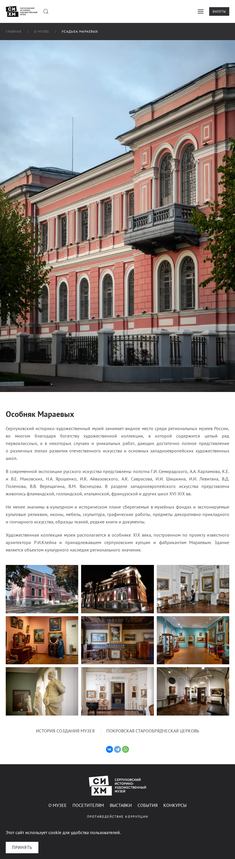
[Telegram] (117, 749)
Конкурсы (175, 805)
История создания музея (65, 731)
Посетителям (88, 805)
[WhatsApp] (125, 749)
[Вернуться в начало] (21, 11)
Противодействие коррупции (117, 817)
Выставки (121, 805)
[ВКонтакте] (109, 749)
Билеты (219, 11)
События (148, 805)
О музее (57, 805)
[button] (46, 11)
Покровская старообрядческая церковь (152, 731)
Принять (22, 847)
